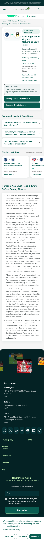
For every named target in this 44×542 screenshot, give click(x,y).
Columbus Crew (27, 78)
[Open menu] (4, 9)
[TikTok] (39, 430)
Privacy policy (7, 440)
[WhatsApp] (16, 430)
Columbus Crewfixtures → (16, 105)
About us (5, 463)
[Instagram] (4, 430)
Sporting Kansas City (29, 75)
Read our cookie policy (11, 530)
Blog (4, 470)
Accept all (35, 536)
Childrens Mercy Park (29, 81)
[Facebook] (22, 430)
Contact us (6, 456)
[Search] (39, 9)
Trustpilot (32, 16)
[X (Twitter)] (10, 430)
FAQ (30, 440)
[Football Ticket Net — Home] (21, 9)
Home (4, 21)
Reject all (9, 536)
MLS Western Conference (17, 21)
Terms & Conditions (6, 448)
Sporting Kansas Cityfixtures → (18, 99)
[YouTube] (27, 430)
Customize (22, 536)
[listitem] (15, 167)
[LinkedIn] (33, 430)
